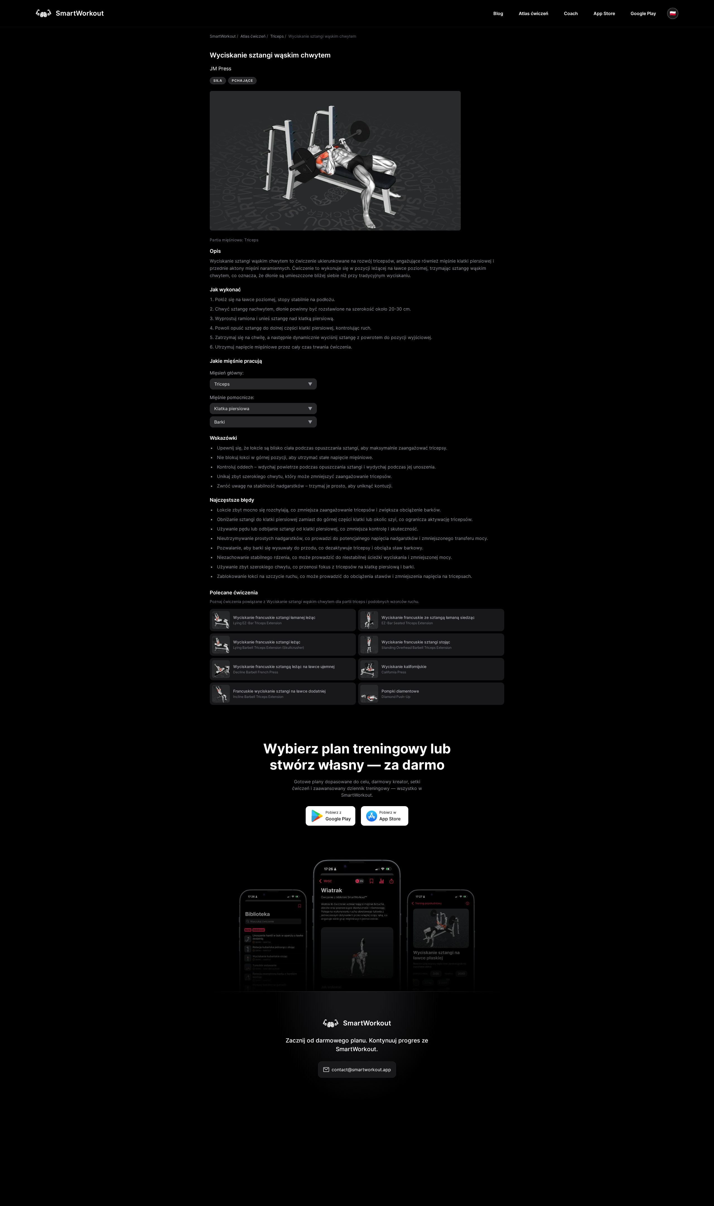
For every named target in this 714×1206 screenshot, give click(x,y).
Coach (571, 13)
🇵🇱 (673, 13)
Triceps (277, 36)
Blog (498, 13)
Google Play (643, 13)
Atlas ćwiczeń (533, 13)
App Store (604, 13)
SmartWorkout (223, 36)
